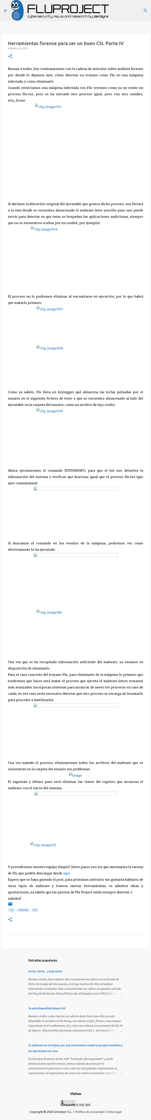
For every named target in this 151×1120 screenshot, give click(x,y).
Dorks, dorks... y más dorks (45, 971)
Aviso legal (114, 1112)
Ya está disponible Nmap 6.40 (46, 1008)
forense (23, 910)
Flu (11, 910)
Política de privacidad (89, 1112)
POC (35, 910)
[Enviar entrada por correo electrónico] (10, 905)
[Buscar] (145, 10)
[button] (10, 56)
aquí (66, 873)
